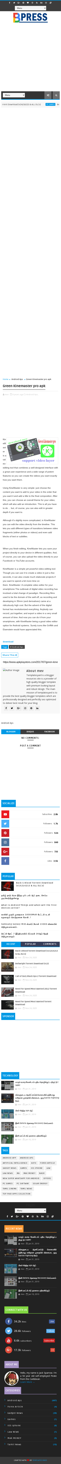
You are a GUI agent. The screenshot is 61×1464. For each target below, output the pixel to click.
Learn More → (27, 1381)
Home (5, 379)
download (8, 641)
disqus (30, 731)
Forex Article (47, 1163)
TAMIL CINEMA (10, 1189)
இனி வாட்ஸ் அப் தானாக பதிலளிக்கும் (31, 1136)
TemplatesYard (40, 1460)
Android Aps (17, 379)
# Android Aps (16, 646)
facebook (49, 731)
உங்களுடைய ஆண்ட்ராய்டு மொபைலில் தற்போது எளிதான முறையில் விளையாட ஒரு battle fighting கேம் (37, 1098)
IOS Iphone (37, 1168)
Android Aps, (32, 394)
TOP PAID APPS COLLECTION (16, 1194)
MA (18, 1173)
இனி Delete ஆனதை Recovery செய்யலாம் (34, 1123)
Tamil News (26, 1189)
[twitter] (14, 2)
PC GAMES (43, 104)
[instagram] (46, 2)
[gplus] (18, 2)
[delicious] (50, 2)
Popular (30, 944)
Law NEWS (8, 1173)
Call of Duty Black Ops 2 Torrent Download (35, 976)
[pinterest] (23, 2)
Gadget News (10, 1168)
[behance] (41, 2)
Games (23, 1168)
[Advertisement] (30, 58)
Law (49, 1168)
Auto (33, 1163)
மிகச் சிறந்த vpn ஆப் (24, 1110)
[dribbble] (32, 2)
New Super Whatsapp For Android (21, 1178)
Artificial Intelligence (15, 1163)
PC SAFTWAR (23, 1183)
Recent (11, 944)
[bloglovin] (27, 2)
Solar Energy (40, 1183)
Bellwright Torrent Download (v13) (32, 963)
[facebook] (9, 2)
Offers (47, 1178)
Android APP (9, 1158)
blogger (10, 731)
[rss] (36, 2)
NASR (42, 1173)
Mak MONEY (30, 1173)
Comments (49, 944)
